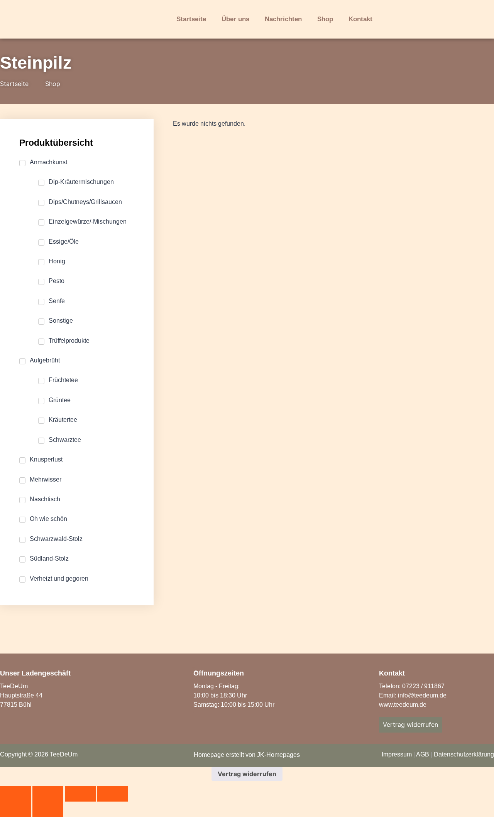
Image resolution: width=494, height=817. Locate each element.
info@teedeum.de (422, 695)
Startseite (191, 19)
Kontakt (360, 19)
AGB (422, 754)
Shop (325, 19)
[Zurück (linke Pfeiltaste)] (15, 809)
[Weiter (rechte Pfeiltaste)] (47, 809)
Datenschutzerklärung (464, 754)
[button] (412, 20)
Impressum (397, 754)
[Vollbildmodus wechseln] (47, 794)
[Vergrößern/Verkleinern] (15, 794)
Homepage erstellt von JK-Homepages (247, 754)
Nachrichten (283, 19)
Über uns (235, 19)
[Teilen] (80, 794)
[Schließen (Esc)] (112, 794)
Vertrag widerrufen (247, 774)
